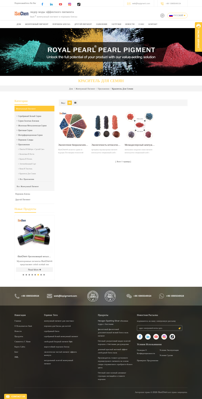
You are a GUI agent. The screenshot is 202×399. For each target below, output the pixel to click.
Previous (43, 215)
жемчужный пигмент (36, 24)
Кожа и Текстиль (26, 168)
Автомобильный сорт (28, 163)
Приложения (103, 88)
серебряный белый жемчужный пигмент (61, 336)
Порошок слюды (25, 139)
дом (19, 24)
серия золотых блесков (28, 120)
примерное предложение (147, 360)
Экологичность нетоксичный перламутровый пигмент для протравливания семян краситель (106, 144)
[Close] (198, 53)
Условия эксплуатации (169, 350)
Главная (17, 320)
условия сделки (166, 355)
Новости (129, 24)
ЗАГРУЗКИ (116, 24)
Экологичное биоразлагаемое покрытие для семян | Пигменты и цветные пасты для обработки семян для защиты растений (73, 144)
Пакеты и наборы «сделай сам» (32, 149)
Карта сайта (19, 346)
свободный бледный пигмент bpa (58, 341)
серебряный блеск (51, 331)
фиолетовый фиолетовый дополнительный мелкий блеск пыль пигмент (113, 332)
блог (16, 351)
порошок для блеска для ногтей (57, 325)
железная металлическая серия (32, 125)
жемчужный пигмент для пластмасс (59, 320)
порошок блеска (61, 24)
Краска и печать (26, 159)
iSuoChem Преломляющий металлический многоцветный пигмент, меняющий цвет (35, 256)
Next (48, 215)
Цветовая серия (25, 130)
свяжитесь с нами (22, 341)
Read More (33, 269)
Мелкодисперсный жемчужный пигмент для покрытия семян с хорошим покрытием (140, 144)
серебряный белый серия (29, 115)
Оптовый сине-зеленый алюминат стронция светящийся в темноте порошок (112, 376)
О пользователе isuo (23, 325)
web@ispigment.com (141, 3)
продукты (18, 336)
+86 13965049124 (173, 3)
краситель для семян (28, 173)
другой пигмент (83, 24)
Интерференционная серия (30, 134)
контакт (152, 24)
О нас (141, 24)
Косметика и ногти (27, 154)
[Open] (198, 37)
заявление (101, 24)
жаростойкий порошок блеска (56, 346)
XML (16, 357)
